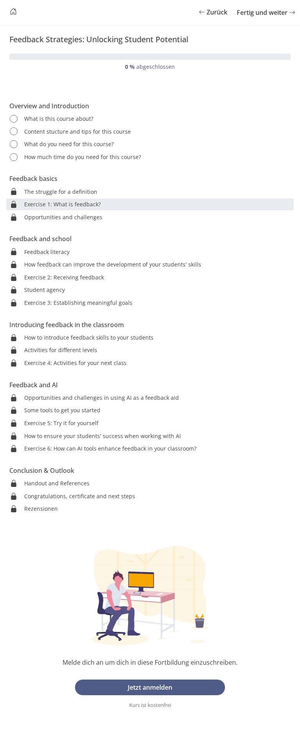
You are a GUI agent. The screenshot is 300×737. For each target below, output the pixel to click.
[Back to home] (13, 12)
